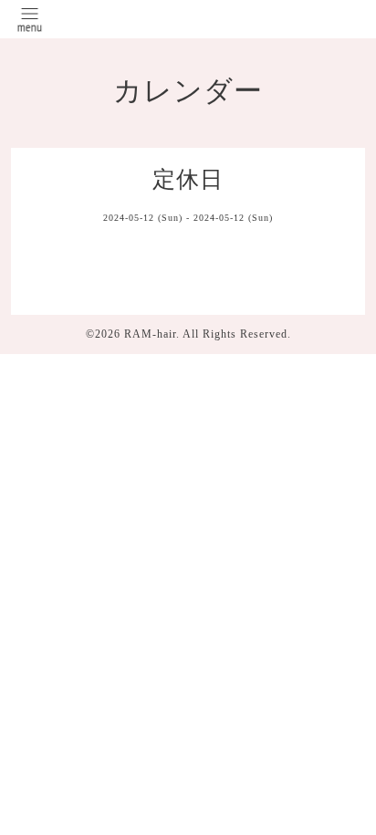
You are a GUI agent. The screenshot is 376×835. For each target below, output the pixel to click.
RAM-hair (150, 334)
